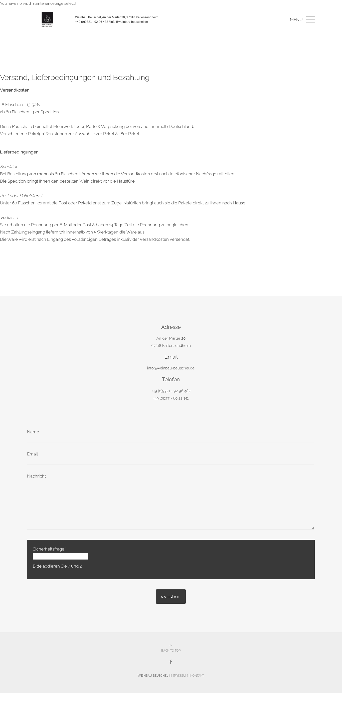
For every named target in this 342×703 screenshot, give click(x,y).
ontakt (196, 663)
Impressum (178, 663)
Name (32, 421)
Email (32, 443)
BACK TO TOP (171, 638)
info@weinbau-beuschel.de (123, 20)
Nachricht (35, 464)
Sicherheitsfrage (47, 537)
